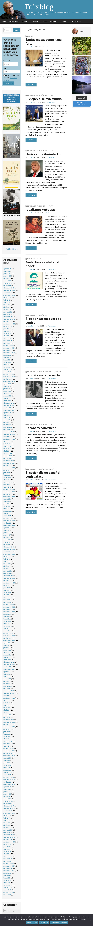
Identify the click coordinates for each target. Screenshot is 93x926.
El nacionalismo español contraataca (43, 474)
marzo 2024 (7, 338)
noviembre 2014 (9, 607)
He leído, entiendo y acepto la (11, 78)
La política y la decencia (43, 375)
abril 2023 (6, 365)
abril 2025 (6, 307)
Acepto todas (32, 923)
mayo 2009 (7, 765)
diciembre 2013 (8, 633)
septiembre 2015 (9, 583)
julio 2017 (6, 530)
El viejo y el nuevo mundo (44, 99)
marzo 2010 (7, 741)
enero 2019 (7, 487)
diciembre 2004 (8, 892)
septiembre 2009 (9, 755)
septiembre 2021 (9, 410)
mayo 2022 (7, 391)
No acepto (44, 923)
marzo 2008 (7, 799)
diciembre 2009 (8, 748)
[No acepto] (90, 920)
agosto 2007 (7, 815)
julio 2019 (6, 473)
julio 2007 (6, 818)
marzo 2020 (7, 453)
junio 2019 (7, 475)
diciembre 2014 (8, 604)
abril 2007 (6, 825)
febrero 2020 (7, 456)
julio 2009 (6, 760)
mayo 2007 (7, 823)
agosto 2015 (7, 585)
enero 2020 (7, 458)
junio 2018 (7, 504)
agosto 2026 (7, 269)
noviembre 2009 (9, 751)
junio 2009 (7, 763)
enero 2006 (7, 861)
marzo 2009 (7, 770)
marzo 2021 (7, 425)
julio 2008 (6, 789)
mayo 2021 (7, 420)
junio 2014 (7, 619)
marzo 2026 (7, 281)
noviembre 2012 (9, 664)
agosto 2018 (7, 499)
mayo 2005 (7, 880)
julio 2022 (6, 386)
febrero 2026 (7, 283)
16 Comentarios (50, 326)
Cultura (44, 21)
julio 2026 (6, 271)
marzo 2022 (7, 396)
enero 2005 (7, 890)
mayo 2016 (7, 564)
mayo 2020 (7, 449)
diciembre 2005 (8, 863)
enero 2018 (7, 516)
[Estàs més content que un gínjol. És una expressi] (81, 46)
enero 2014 (7, 631)
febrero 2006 (7, 859)
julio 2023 (6, 357)
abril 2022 (6, 393)
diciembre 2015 (8, 576)
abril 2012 (6, 681)
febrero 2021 (7, 427)
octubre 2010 (7, 724)
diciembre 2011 (8, 691)
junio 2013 (7, 648)
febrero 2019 (7, 485)
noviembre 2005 (9, 866)
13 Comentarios (50, 379)
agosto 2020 (7, 441)
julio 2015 (6, 588)
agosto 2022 (7, 384)
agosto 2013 (7, 643)
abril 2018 (6, 508)
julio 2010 (6, 732)
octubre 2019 (7, 465)
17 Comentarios (50, 269)
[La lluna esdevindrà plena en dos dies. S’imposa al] (81, 85)
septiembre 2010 (9, 727)
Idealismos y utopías (40, 209)
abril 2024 (6, 336)
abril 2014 (6, 624)
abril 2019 (6, 480)
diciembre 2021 (8, 403)
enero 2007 (7, 832)
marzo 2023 (7, 367)
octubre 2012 (7, 667)
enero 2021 (7, 429)
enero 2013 (7, 660)
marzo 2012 (7, 684)
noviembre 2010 (9, 722)
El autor (63, 21)
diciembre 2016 (8, 547)
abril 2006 (6, 854)
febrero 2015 (7, 600)
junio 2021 (7, 417)
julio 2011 (6, 703)
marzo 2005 (7, 885)
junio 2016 (7, 561)
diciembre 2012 (8, 662)
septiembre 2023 (9, 353)
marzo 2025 (7, 309)
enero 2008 (7, 803)
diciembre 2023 (8, 345)
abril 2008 (6, 796)
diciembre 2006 (8, 835)
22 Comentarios (50, 431)
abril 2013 (6, 652)
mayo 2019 (7, 477)
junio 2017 (7, 532)
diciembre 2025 (8, 288)
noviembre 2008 (9, 780)
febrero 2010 (7, 744)
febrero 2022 (7, 398)
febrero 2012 (7, 686)
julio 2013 (6, 645)
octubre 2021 (7, 408)
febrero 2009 (7, 772)
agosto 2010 (7, 729)
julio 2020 (6, 444)
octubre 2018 (7, 494)
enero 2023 (7, 372)
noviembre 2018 (9, 492)
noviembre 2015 (9, 578)
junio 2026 (7, 273)
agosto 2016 (7, 556)
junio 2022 (7, 389)
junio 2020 (7, 446)
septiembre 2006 (9, 842)
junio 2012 (7, 676)
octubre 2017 (7, 523)
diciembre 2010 (8, 719)
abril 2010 (6, 739)
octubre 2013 (7, 638)
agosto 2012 (7, 672)
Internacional (13, 21)
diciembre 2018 (8, 489)
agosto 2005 (7, 873)
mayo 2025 (7, 305)
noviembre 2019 (9, 463)
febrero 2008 (7, 801)
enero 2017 (7, 544)
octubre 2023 (7, 350)
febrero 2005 (7, 887)
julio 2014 (6, 616)
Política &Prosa (11, 249)
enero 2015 (7, 602)
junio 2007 (7, 820)
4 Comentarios (50, 47)
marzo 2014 (7, 626)
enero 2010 (7, 746)
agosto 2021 (7, 413)
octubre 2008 (7, 782)
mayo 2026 (7, 276)
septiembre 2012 (9, 669)
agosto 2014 (7, 614)
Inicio (4, 21)
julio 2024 (6, 329)
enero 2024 (7, 343)
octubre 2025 (7, 293)
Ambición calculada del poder (42, 264)
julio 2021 (6, 415)
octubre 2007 (7, 811)
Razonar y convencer (41, 428)
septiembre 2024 (9, 324)
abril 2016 (6, 566)
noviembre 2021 (9, 405)
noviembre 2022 (9, 377)
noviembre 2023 (9, 348)
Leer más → (31, 84)
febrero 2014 (7, 628)
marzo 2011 (7, 712)
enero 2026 (7, 285)
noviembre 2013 (9, 636)
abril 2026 (6, 278)
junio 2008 (7, 791)
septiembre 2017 (9, 525)
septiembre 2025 (9, 295)
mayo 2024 (7, 333)
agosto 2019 (7, 470)
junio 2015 (7, 590)
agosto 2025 (7, 297)
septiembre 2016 (9, 554)
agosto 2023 (7, 355)
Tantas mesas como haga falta (44, 41)
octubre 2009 (7, 753)
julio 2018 (6, 501)
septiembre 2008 (9, 784)
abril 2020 (6, 451)
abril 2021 (6, 422)
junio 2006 (7, 849)
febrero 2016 (7, 571)
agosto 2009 (7, 758)
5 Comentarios (50, 102)
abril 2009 (6, 767)
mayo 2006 (7, 851)
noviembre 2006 (9, 837)
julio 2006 (6, 847)
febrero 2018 (7, 513)
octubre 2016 (7, 552)
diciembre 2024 (8, 317)
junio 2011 (7, 705)
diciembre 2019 (8, 460)
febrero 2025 (7, 312)
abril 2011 (6, 710)
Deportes (53, 21)
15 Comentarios (50, 480)
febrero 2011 (7, 715)
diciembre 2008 (8, 777)
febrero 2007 (7, 830)
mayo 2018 (7, 506)
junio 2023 (7, 360)
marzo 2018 (7, 511)
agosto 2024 (7, 326)
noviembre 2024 (9, 319)
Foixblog (39, 7)
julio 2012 (6, 674)
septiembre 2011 (9, 698)
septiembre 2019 (9, 468)
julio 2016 (6, 559)
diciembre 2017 (8, 518)
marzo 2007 (7, 827)
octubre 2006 (7, 839)
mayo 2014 (7, 621)
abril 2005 (6, 883)
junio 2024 (7, 331)
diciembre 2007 (8, 806)
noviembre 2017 (9, 521)
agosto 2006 (7, 844)
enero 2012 (7, 688)
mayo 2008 (7, 794)
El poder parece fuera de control (43, 320)
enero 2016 (7, 573)
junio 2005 (7, 878)
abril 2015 (6, 595)
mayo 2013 (7, 650)
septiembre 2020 (9, 439)
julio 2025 (6, 300)
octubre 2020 (7, 437)
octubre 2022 (7, 379)
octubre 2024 (7, 321)
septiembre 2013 (9, 640)
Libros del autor (75, 21)
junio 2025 (7, 302)
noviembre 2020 (9, 434)
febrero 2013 (7, 657)
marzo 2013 (7, 655)
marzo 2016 (7, 568)
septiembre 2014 (9, 612)
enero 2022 (7, 401)
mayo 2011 (7, 708)
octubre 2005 (7, 868)
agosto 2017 (7, 528)
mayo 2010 (7, 736)
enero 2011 (7, 717)
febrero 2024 (7, 341)
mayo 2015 (7, 592)
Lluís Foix (31, 47)
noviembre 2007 (9, 808)
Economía (34, 21)
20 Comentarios (50, 157)
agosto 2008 (7, 787)
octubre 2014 (7, 609)
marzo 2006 (7, 856)
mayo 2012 (7, 679)
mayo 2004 (7, 895)
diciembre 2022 (8, 374)
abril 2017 (6, 537)
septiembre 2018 (9, 496)
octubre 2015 (7, 580)
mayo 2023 (7, 362)
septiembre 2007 (9, 813)
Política (24, 21)
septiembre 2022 (9, 381)
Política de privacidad (59, 923)
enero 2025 (7, 314)
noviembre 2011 (9, 693)
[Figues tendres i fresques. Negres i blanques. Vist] (81, 65)
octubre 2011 (7, 696)
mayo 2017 (7, 535)
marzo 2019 (7, 482)
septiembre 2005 (9, 871)
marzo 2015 (7, 597)
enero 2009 (7, 775)
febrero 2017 (7, 542)
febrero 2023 (7, 369)
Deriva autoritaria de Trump (46, 154)
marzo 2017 (7, 540)
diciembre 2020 (8, 432)
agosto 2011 (7, 700)
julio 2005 (6, 875)
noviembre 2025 (9, 290)
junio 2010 (7, 734)
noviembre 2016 (9, 549)
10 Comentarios (50, 213)
